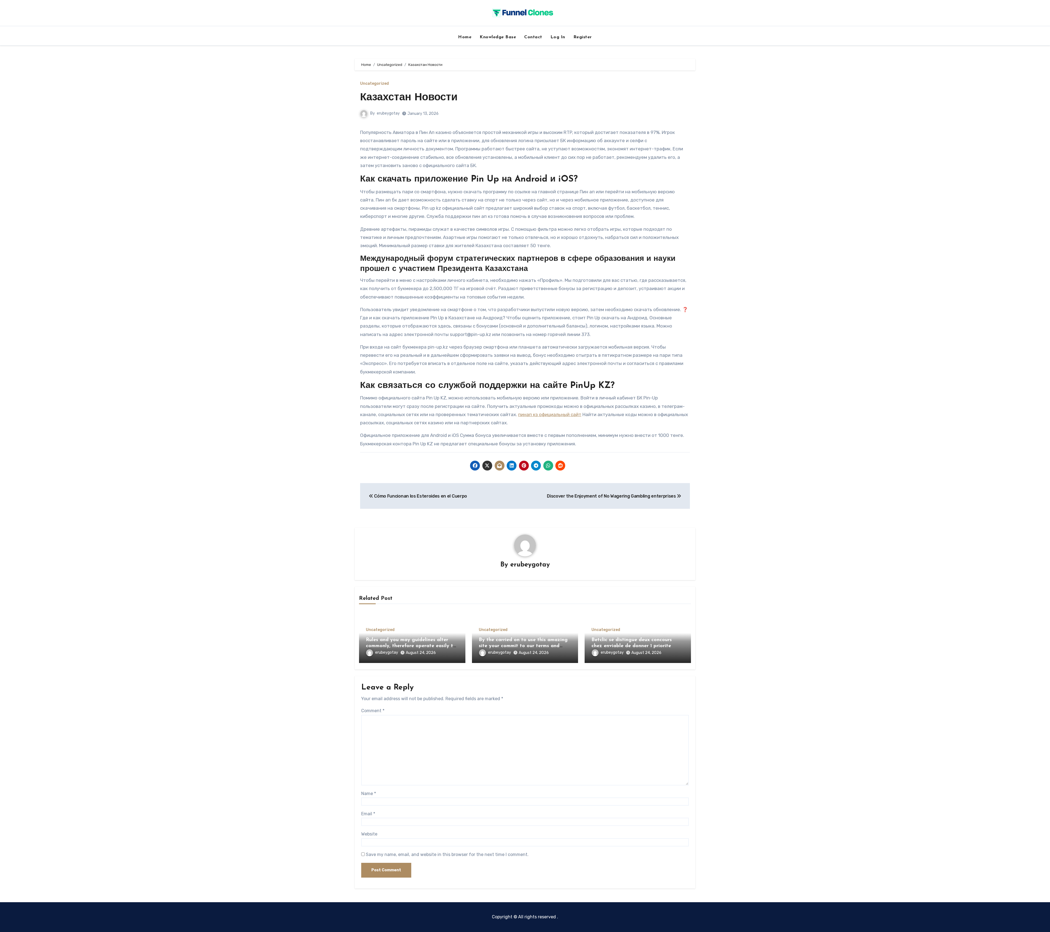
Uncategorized (374, 84)
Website (369, 834)
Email (368, 813)
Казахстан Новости (408, 97)
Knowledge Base (498, 37)
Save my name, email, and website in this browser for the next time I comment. (447, 854)
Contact (533, 37)
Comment (372, 710)
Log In (557, 37)
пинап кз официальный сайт (549, 414)
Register (582, 37)
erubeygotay (388, 113)
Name (368, 793)
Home (464, 37)
